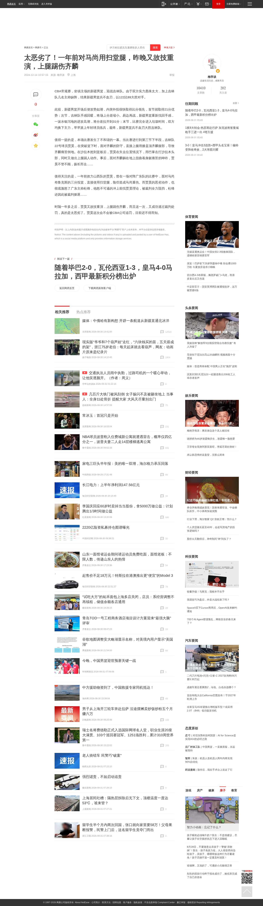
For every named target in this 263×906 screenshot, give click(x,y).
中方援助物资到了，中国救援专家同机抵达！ (118, 687)
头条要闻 (191, 308)
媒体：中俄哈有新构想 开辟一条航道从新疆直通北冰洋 (125, 321)
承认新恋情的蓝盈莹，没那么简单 (206, 454)
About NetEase (82, 902)
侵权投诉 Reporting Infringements (203, 902)
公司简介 (95, 902)
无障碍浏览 (33, 4)
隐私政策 (138, 902)
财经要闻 (191, 472)
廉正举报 (181, 902)
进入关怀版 (46, 4)
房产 (200, 790)
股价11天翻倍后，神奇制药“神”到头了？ (209, 538)
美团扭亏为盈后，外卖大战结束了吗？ (208, 599)
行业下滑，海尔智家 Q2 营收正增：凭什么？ (212, 519)
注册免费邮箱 (233, 4)
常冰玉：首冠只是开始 (100, 415)
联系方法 (106, 902)
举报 (171, 75)
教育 (234, 790)
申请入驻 (168, 47)
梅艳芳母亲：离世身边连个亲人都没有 (208, 430)
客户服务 (127, 902)
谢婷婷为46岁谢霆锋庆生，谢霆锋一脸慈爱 (211, 438)
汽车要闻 (191, 640)
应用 (21, 4)
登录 (218, 4)
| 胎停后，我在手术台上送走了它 (208, 769)
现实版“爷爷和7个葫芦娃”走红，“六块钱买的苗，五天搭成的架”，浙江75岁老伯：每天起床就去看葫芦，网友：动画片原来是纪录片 (128, 347)
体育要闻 (191, 217)
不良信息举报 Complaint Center (159, 902)
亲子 (223, 790)
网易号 (38, 47)
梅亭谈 (61, 75)
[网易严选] (187, 4)
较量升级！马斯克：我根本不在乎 (206, 591)
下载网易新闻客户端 (99, 288)
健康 (211, 790)
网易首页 (11, 4)
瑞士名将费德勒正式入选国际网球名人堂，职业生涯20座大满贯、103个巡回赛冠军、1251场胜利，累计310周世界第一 (128, 735)
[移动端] (164, 4)
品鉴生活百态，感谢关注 (212, 80)
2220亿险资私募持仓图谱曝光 (106, 527)
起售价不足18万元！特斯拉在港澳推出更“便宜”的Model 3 (127, 575)
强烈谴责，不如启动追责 (102, 777)
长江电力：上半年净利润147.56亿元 (111, 485)
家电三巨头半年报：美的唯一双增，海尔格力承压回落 (125, 464)
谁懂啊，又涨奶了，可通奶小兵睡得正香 (209, 865)
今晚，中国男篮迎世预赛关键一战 (109, 661)
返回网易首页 (66, 288)
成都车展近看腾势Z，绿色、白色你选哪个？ (211, 687)
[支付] (198, 4)
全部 (235, 103)
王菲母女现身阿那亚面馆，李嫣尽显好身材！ (212, 446)
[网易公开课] (175, 4)
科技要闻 (191, 556)
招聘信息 (117, 902)
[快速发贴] (36, 94)
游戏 (188, 790)
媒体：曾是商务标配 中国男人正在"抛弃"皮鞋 (212, 366)
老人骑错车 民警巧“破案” (102, 755)
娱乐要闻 (191, 395)
